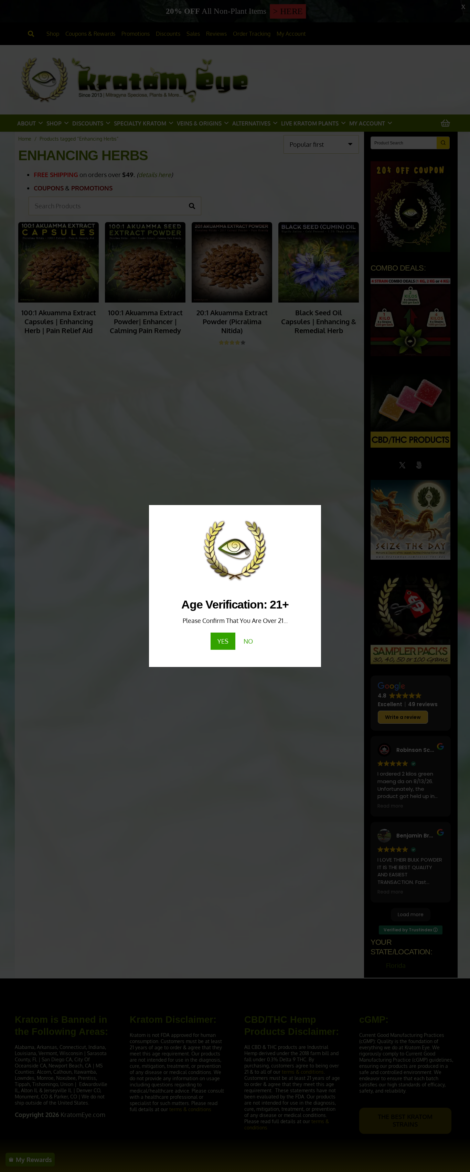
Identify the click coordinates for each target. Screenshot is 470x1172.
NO (248, 641)
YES (222, 641)
